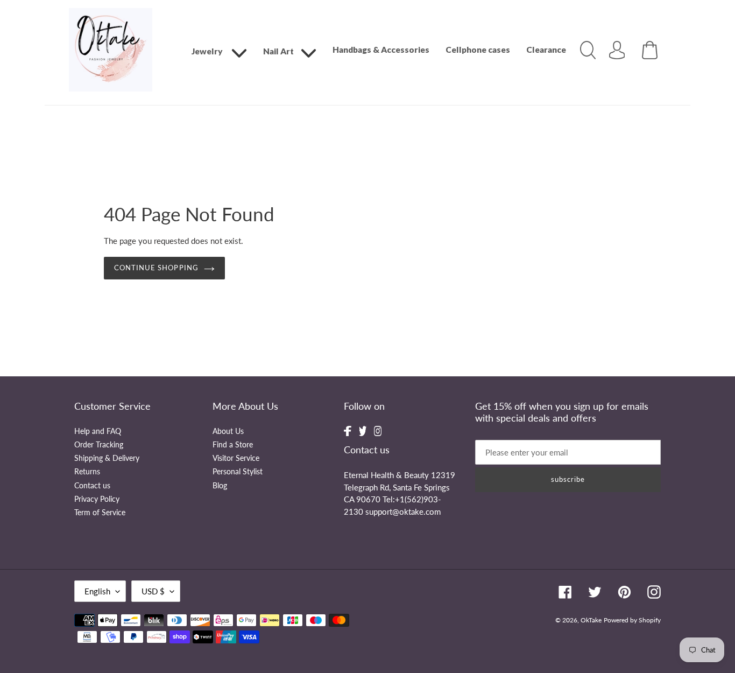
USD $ (153, 591)
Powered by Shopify (632, 620)
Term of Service (99, 512)
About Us (228, 431)
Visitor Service (236, 458)
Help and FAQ (97, 431)
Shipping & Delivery (106, 458)
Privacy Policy (96, 499)
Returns (87, 471)
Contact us (92, 485)
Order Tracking (98, 444)
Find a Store (233, 444)
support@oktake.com (403, 511)
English (97, 591)
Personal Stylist (238, 471)
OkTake (591, 620)
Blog (220, 485)
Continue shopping (156, 267)
